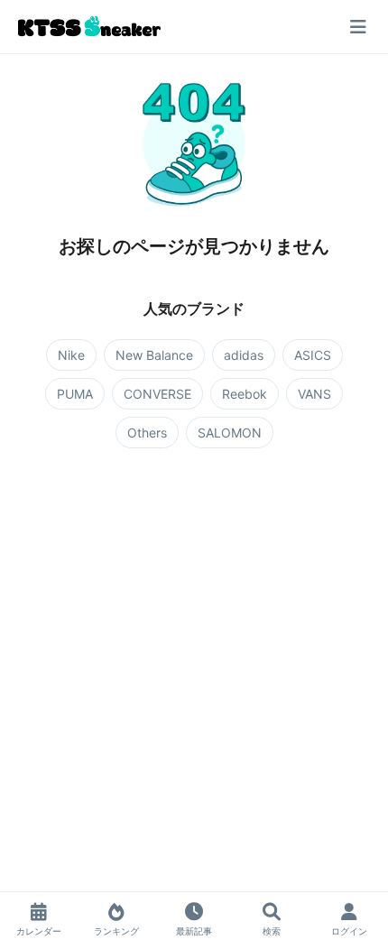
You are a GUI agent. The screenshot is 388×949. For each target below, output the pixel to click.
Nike (71, 355)
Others (147, 432)
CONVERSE (157, 393)
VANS (314, 393)
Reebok (244, 393)
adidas (243, 355)
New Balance (154, 355)
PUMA (75, 393)
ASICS (312, 355)
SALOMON (230, 432)
